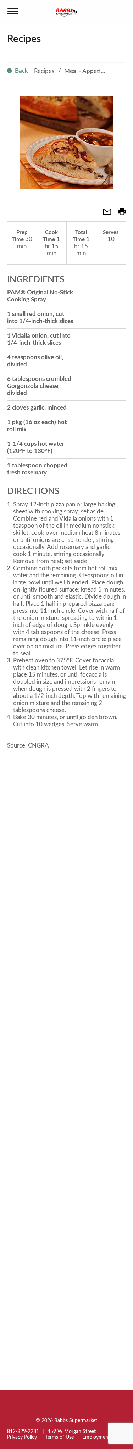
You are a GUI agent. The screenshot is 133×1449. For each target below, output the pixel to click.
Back (20, 71)
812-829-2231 (23, 1431)
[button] (104, 214)
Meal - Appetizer (86, 71)
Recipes (44, 71)
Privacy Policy (22, 1437)
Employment (96, 1437)
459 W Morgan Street (72, 1431)
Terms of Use (59, 1437)
